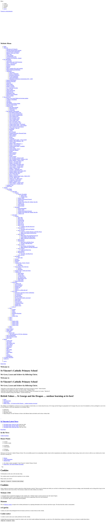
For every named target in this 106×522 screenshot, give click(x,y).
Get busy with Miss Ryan (26, 243)
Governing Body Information (13, 51)
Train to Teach (9, 89)
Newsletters (9, 102)
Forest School (21, 205)
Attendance (9, 347)
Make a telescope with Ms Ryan (28, 238)
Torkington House (19, 303)
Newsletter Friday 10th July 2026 (11, 424)
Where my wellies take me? (21, 290)
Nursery (17, 192)
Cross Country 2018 (13, 120)
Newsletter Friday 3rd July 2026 (10, 425)
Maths (13, 310)
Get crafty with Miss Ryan (27, 253)
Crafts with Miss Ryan (26, 249)
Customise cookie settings (17, 481)
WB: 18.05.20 (21, 234)
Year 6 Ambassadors (11, 335)
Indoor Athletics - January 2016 (16, 160)
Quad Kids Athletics (13, 150)
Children (5, 187)
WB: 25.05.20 (21, 239)
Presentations (9, 356)
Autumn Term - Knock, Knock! (22, 262)
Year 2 (10, 317)
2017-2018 (14, 291)
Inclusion (8, 66)
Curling (11, 130)
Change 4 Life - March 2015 (15, 178)
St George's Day (18, 294)
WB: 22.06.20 (21, 248)
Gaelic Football (12, 156)
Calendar (8, 100)
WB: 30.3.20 (21, 221)
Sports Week (12, 147)
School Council (9, 329)
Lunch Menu (9, 352)
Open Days (11, 72)
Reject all (3, 481)
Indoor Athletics (13, 134)
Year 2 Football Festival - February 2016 (18, 159)
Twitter (2, 435)
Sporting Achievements (11, 104)
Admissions (9, 71)
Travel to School (10, 85)
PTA (7, 353)
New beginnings (18, 284)
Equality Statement (10, 64)
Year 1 (10, 308)
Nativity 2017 (18, 305)
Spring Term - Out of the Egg (21, 266)
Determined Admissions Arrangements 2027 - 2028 (21, 78)
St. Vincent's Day (22, 277)
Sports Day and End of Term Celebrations (24, 292)
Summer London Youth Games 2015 (17, 170)
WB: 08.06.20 (21, 240)
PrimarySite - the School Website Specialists (13, 464)
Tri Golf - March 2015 (14, 177)
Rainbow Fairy (18, 286)
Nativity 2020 (21, 198)
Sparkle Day (18, 304)
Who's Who (9, 54)
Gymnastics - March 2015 (15, 180)
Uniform (8, 354)
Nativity (17, 261)
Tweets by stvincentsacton (6, 11)
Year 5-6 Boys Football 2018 (15, 115)
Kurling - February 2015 (14, 181)
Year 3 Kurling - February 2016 (16, 158)
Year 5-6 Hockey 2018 (14, 117)
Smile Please (18, 299)
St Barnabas (12, 110)
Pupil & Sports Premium (11, 94)
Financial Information (11, 80)
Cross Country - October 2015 (16, 167)
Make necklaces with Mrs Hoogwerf (29, 247)
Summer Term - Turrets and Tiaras (23, 270)
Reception (17, 207)
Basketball (11, 129)
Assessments (9, 345)
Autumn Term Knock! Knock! (25, 199)
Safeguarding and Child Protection (14, 62)
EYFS (10, 190)
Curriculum (9, 60)
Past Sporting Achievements (12, 111)
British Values (9, 84)
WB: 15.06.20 (21, 244)
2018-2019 (14, 282)
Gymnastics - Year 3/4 (14, 128)
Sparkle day (17, 287)
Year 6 (10, 327)
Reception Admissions (14, 75)
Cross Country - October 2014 (16, 183)
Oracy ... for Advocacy (11, 63)
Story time (20, 217)
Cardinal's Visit (9, 185)
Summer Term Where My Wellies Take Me (27, 202)
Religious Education (11, 81)
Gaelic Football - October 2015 (16, 165)
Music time (20, 218)
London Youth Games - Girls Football (17, 125)
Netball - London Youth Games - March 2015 (19, 176)
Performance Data (10, 93)
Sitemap (5, 458)
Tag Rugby (11, 138)
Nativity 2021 (15, 321)
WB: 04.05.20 (21, 227)
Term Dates (9, 341)
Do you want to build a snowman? (23, 297)
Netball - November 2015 (15, 163)
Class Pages (9, 189)
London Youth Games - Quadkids (17, 146)
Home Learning (10, 95)
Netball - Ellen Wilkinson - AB (16, 141)
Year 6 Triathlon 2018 (14, 119)
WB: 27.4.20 (21, 225)
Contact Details (9, 55)
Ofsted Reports (9, 91)
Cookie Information (7, 459)
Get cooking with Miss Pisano (27, 246)
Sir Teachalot (18, 295)
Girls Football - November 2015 (16, 164)
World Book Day (13, 108)
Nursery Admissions (13, 73)
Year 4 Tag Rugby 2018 (14, 121)
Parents (5, 339)
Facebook (6, 435)
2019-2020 (14, 215)
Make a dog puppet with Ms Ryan (28, 233)
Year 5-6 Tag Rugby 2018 (15, 123)
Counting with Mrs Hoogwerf (27, 226)
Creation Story (21, 275)
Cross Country (12, 142)
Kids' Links (9, 338)
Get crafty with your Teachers (27, 229)
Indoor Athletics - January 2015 (16, 182)
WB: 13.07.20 (21, 255)
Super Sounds (21, 204)
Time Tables (9, 349)
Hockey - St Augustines (14, 145)
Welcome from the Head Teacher (13, 50)
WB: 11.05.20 (21, 230)
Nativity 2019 (15, 323)
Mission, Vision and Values (12, 53)
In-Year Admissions (13, 76)
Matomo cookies (8, 504)
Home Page (3, 363)
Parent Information (22, 208)
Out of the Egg (18, 301)
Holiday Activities (10, 86)
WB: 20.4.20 (21, 224)
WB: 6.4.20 (20, 222)
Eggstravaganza (18, 296)
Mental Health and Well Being (13, 69)
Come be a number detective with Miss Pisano (31, 231)
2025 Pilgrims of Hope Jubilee (13, 103)
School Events (9, 106)
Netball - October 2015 (14, 168)
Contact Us (6, 358)
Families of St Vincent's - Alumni (13, 58)
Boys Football (12, 132)
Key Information (7, 59)
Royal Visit (11, 332)
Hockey (11, 137)
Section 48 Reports (10, 90)
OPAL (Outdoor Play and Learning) (14, 68)
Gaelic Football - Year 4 (14, 148)
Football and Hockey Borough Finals (17, 133)
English (14, 309)
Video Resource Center (11, 336)
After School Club (10, 343)
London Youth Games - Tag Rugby (17, 124)
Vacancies (8, 82)
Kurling (11, 151)
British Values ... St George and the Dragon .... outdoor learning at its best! (20, 403)
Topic (13, 314)
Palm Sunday (21, 273)
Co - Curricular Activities (12, 88)
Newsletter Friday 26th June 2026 (11, 427)
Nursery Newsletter (22, 194)
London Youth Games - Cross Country (18, 139)
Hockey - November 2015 (15, 161)
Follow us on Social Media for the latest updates (17, 98)
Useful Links (9, 340)
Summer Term (24, 196)
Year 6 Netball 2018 (13, 116)
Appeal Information (13, 77)
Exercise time (21, 220)
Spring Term (23, 195)
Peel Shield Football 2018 (15, 112)
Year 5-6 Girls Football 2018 (15, 113)
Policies (8, 67)
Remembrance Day (22, 278)
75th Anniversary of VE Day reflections (18, 334)
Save (13, 520)
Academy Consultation (11, 99)
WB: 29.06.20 (21, 251)
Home (4, 46)
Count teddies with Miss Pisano (28, 237)
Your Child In (9, 344)
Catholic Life (21, 203)
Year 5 (10, 326)
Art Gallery (9, 331)
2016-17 (14, 306)
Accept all (8, 481)
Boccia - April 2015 (13, 174)
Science (14, 312)
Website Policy (6, 460)
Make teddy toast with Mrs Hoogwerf (29, 235)
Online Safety (9, 330)
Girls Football (12, 135)
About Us (5, 47)
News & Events (7, 97)
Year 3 (10, 318)
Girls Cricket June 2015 (14, 173)
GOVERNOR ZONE (11, 56)
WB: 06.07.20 (21, 252)
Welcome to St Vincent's (11, 49)
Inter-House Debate (13, 107)
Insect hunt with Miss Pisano (27, 242)
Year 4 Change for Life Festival (16, 126)
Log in (4, 8)
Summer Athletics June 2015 (15, 172)
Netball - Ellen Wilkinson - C (15, 143)
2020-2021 (14, 191)
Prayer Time (20, 274)
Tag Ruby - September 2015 (15, 169)
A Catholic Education (8, 357)
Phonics (8, 351)
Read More (3, 429)
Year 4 (10, 319)
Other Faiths (21, 279)
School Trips (15, 316)
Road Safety (18, 300)
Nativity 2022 (15, 325)
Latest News (9, 186)
